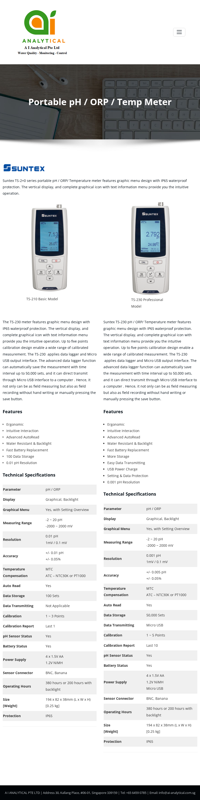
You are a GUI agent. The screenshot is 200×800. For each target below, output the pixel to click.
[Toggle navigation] (179, 32)
